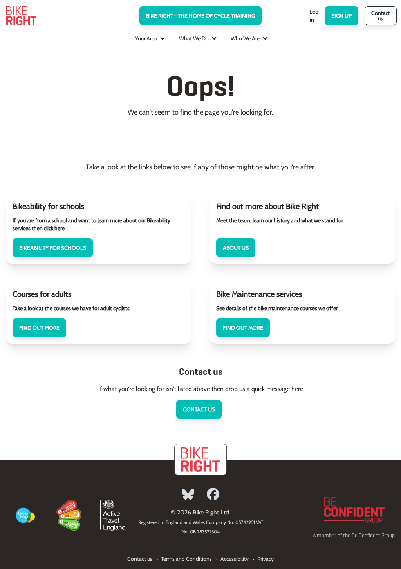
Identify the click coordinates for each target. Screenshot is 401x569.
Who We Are (245, 38)
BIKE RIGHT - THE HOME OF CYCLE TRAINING (200, 15)
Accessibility (234, 558)
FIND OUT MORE (39, 327)
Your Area (146, 38)
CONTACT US (199, 409)
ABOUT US (236, 247)
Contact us (380, 15)
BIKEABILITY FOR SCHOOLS (52, 247)
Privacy (265, 558)
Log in (314, 15)
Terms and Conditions (186, 558)
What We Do (194, 38)
